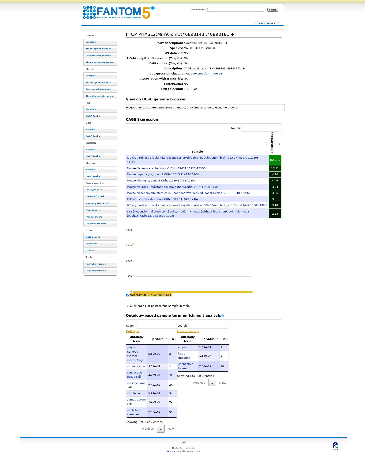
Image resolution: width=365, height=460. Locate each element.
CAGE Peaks (93, 116)
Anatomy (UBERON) (97, 203)
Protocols (91, 243)
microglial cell (136, 366)
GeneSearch (198, 9)
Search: (235, 128)
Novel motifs (93, 210)
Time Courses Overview (100, 62)
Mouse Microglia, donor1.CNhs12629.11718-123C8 (161, 180)
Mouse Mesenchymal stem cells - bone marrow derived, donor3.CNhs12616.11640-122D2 (188, 193)
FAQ (183, 442)
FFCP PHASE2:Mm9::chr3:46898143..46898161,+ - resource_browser (116, 10)
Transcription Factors (98, 48)
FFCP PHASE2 (267, 24)
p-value (157, 339)
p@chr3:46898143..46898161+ (150, 294)
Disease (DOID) (95, 196)
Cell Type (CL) (94, 189)
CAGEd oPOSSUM (96, 223)
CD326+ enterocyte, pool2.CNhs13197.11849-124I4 (162, 199)
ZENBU (188, 89)
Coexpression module (98, 55)
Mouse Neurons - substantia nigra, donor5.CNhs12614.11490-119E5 (173, 186)
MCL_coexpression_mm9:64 (203, 73)
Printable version (96, 264)
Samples (91, 42)
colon (182, 347)
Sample (197, 151)
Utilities (90, 250)
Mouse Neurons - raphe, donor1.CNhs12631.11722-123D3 (166, 168)
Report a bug (173, 451)
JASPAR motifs (94, 217)
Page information (96, 270)
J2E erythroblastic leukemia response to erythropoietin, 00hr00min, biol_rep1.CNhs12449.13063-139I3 (197, 205)
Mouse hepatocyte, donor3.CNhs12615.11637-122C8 (163, 174)
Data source (93, 237)
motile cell (134, 393)
